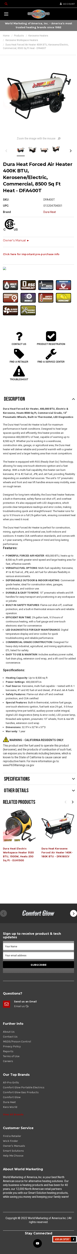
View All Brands (13, 1114)
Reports (8, 1051)
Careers (8, 1061)
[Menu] (6, 14)
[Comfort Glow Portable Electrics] (38, 913)
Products (19, 35)
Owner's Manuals (14, 1146)
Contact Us (10, 1036)
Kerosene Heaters (38, 35)
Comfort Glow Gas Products (21, 1092)
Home (6, 35)
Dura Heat (9, 1102)
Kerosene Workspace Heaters (22, 40)
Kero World (10, 1107)
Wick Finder (10, 1141)
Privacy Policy (12, 1046)
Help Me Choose (13, 1155)
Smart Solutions (13, 1150)
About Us (9, 1031)
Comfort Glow (12, 1097)
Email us (19, 1006)
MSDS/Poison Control (17, 1041)
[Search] (6, 4)
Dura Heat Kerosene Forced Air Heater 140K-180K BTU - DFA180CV (57, 852)
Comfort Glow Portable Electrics (23, 1087)
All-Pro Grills (11, 1082)
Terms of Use (11, 1056)
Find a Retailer (12, 1136)
